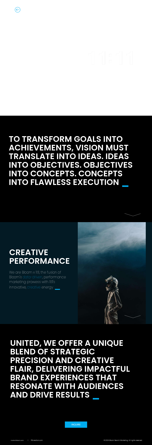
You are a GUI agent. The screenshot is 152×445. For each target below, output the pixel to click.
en (136, 9)
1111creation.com (37, 440)
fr (128, 9)
